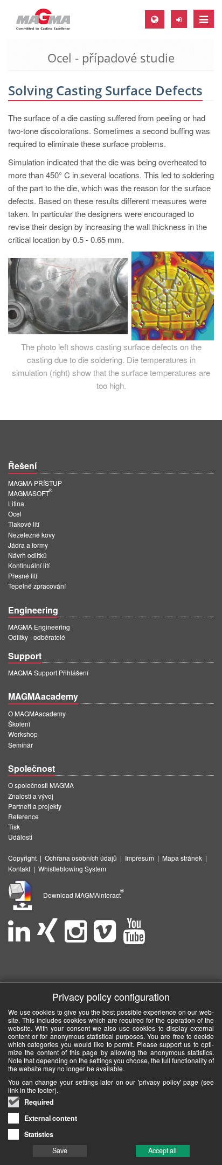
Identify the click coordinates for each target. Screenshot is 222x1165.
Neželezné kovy (31, 534)
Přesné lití (22, 575)
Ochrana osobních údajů (81, 857)
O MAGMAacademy (37, 713)
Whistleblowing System (72, 868)
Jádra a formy (28, 544)
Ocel (15, 513)
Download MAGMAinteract (83, 894)
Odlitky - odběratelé (36, 636)
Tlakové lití (23, 523)
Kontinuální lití (29, 565)
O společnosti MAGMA (41, 785)
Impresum (139, 857)
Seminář (20, 744)
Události (20, 836)
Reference (23, 816)
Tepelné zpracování (37, 585)
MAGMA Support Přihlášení (48, 672)
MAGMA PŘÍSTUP (35, 482)
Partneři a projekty (34, 806)
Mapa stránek (182, 857)
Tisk (14, 826)
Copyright (22, 857)
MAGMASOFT (30, 493)
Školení (19, 723)
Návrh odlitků (27, 555)
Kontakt (19, 868)
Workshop (23, 733)
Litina (16, 503)
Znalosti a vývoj (30, 795)
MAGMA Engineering (39, 626)
